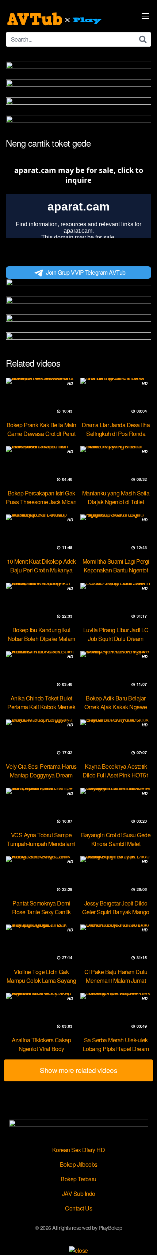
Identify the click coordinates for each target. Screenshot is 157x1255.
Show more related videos (78, 1070)
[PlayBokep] (55, 19)
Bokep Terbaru (78, 1179)
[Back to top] (144, 1239)
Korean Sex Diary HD (78, 1150)
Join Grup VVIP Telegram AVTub (86, 272)
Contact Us (78, 1208)
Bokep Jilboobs (78, 1164)
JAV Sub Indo (78, 1193)
